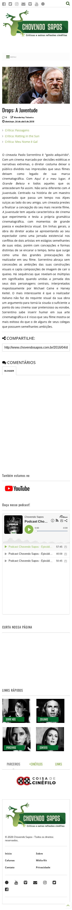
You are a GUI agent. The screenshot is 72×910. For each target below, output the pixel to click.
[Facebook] (4, 3)
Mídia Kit (41, 860)
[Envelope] (23, 3)
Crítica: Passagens (17, 130)
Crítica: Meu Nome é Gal (21, 142)
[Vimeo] (30, 3)
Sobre (39, 853)
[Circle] (43, 3)
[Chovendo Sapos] (36, 36)
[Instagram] (16, 3)
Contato (9, 867)
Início (8, 853)
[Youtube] (36, 3)
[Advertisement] (36, 45)
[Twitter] (10, 3)
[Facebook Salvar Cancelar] (6, 889)
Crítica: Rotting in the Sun (22, 136)
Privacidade (43, 867)
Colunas (10, 860)
